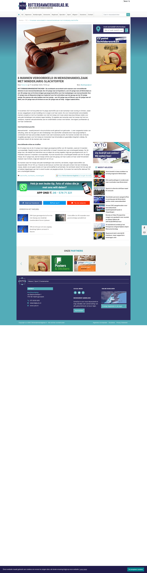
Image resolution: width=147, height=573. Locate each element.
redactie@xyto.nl (35, 303)
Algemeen (28, 14)
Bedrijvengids (37, 14)
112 (22, 14)
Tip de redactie (80, 203)
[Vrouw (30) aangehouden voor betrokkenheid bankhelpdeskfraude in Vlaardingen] (99, 208)
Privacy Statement (122, 322)
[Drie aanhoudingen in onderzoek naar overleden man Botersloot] (99, 183)
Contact (90, 14)
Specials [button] (62, 14)
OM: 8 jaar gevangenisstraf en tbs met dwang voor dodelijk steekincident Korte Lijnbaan (41, 217)
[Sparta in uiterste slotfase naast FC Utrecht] (99, 191)
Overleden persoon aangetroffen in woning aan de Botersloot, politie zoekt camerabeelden (117, 199)
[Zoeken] (128, 14)
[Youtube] (79, 292)
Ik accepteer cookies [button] (136, 569)
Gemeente (46, 14)
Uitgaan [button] (74, 14)
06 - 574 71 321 (62, 192)
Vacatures (83, 14)
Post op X (55, 203)
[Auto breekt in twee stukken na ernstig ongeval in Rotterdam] (99, 174)
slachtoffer (23, 175)
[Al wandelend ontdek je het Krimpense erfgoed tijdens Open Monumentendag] (99, 227)
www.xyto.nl (34, 305)
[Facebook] (75, 292)
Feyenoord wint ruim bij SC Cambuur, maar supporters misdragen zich (115, 235)
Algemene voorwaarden (100, 322)
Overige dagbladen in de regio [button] (112, 306)
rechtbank (31, 175)
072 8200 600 (35, 300)
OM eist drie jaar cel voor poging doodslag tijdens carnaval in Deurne (41, 229)
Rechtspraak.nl (86, 85)
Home (21, 20)
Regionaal (55, 14)
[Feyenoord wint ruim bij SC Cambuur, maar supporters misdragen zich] (99, 236)
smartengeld (40, 175)
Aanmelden (79, 311)
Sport (69, 14)
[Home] (19, 14)
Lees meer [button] (83, 569)
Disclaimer (112, 322)
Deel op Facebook (32, 203)
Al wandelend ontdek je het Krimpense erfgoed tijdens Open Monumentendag (117, 227)
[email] (144, 232)
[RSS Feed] (83, 292)
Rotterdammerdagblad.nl (48, 5)
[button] (18, 263)
